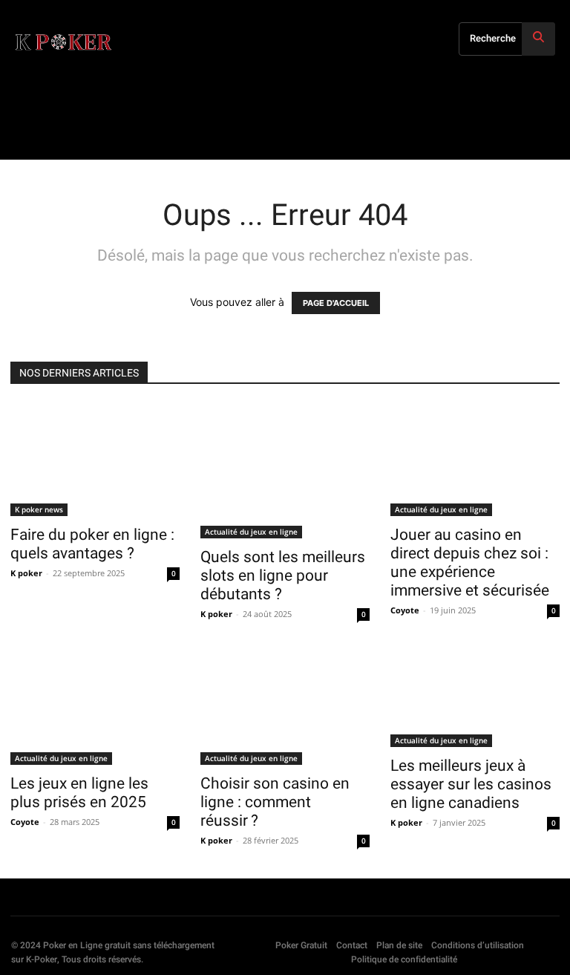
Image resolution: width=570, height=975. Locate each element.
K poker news (39, 509)
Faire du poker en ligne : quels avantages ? (92, 544)
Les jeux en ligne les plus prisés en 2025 (79, 793)
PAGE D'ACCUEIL (336, 303)
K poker (26, 572)
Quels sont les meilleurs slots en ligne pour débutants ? (282, 575)
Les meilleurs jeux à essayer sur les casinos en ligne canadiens (470, 784)
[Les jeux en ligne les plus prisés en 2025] (95, 708)
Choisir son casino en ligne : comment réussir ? (275, 802)
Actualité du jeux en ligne (251, 531)
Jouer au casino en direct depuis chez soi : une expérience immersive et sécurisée (469, 562)
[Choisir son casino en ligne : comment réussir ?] (285, 708)
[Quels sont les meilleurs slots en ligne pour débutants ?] (285, 470)
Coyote (404, 610)
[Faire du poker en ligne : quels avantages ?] (95, 459)
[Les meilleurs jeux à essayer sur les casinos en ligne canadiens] (475, 699)
